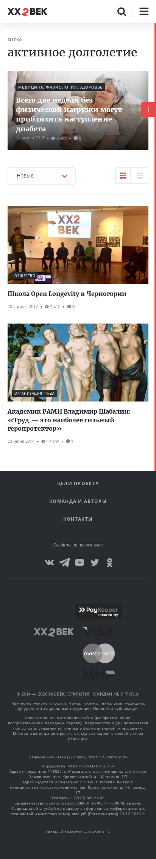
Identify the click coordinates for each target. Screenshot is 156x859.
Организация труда (34, 393)
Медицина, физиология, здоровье (60, 87)
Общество (24, 275)
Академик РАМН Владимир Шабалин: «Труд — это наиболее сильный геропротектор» (69, 420)
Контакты (78, 519)
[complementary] (155, 441)
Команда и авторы (78, 501)
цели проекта (78, 483)
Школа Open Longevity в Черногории (67, 293)
